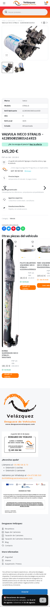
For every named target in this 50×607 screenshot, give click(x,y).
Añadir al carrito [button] (8, 375)
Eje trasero (11, 21)
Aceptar (25, 592)
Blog (7, 542)
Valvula (19, 21)
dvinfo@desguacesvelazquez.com (17, 478)
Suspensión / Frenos (13, 564)
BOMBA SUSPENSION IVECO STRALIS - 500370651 (10, 354)
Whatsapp (28, 171)
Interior (8, 560)
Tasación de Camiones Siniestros (18, 539)
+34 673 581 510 (34, 475)
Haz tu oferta (36, 144)
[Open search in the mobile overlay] (25, 12)
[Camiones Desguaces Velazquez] (25, 3)
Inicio (3, 21)
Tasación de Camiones (14, 535)
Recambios (9, 529)
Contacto (9, 546)
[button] (7, 55)
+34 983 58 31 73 (20, 465)
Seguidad (9, 557)
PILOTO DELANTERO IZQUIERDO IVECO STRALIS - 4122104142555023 (28, 266)
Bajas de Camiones (13, 532)
